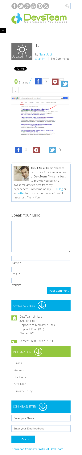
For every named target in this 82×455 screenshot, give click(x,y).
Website (16, 285)
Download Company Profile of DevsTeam (37, 449)
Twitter (64, 84)
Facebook (14, 6)
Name (15, 263)
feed (46, 6)
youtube (33, 6)
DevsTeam (41, 18)
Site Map (20, 384)
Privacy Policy (23, 391)
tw (21, 6)
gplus (55, 81)
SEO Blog (57, 189)
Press (18, 363)
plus (27, 6)
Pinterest (40, 6)
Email (14, 274)
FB (38, 81)
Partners (20, 377)
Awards (19, 370)
